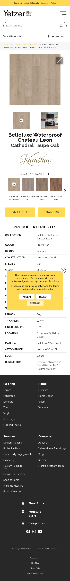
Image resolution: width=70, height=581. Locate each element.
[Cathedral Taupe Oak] (14, 184)
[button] (61, 25)
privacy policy (36, 286)
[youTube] (40, 532)
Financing (52, 212)
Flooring (15, 44)
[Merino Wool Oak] (42, 184)
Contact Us (20, 212)
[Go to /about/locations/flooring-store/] (35, 503)
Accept (27, 297)
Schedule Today (48, 3)
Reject (43, 297)
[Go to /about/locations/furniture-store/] (35, 514)
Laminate (25, 44)
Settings (35, 303)
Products (36, 44)
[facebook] (28, 532)
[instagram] (34, 532)
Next (65, 118)
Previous (5, 118)
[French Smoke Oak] (28, 184)
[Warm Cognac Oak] (56, 184)
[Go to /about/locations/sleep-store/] (35, 523)
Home (6, 44)
